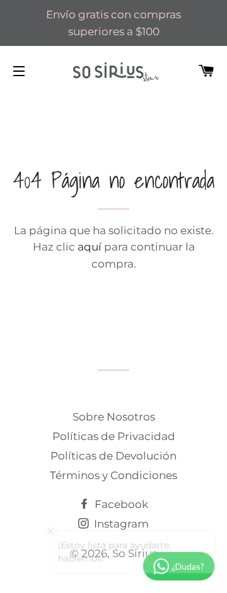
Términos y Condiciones (113, 475)
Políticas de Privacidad (113, 436)
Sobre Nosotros (114, 416)
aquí (90, 246)
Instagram (120, 523)
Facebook (120, 504)
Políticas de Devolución (113, 455)
